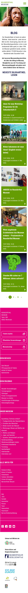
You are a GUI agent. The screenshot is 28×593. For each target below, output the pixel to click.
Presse (3, 504)
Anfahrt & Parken (6, 370)
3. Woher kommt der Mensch (10, 426)
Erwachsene (5, 475)
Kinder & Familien (6, 472)
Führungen (4, 393)
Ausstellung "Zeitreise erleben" (10, 419)
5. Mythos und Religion (8, 433)
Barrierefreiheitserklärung (9, 513)
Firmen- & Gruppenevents (9, 396)
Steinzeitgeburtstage (7, 403)
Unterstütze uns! (6, 454)
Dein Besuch (5, 366)
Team (3, 506)
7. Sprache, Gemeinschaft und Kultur (12, 437)
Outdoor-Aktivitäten (7, 477)
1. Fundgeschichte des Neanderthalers (13, 421)
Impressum (4, 511)
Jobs (2, 497)
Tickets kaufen (8, 334)
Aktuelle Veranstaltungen (8, 389)
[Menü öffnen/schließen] (25, 3)
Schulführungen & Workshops (10, 400)
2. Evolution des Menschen (9, 423)
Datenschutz (5, 508)
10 (18, 297)
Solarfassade (5, 451)
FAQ (2, 494)
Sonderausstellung (7, 440)
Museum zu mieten (7, 398)
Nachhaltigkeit (5, 449)
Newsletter (4, 501)
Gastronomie (5, 373)
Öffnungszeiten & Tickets (9, 368)
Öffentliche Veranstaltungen (12, 340)
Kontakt (3, 499)
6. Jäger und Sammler (8, 435)
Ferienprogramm (6, 391)
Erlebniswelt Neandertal (8, 444)
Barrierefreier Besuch (7, 482)
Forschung (4, 447)
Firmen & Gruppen (6, 479)
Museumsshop (7, 347)
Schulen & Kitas (6, 470)
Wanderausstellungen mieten (10, 442)
